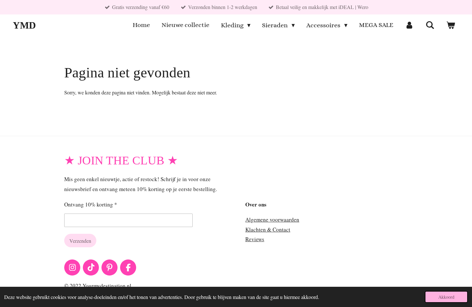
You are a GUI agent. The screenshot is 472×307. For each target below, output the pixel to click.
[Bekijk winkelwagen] (450, 25)
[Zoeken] (430, 25)
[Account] (409, 25)
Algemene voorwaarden (272, 219)
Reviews (254, 239)
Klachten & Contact (267, 229)
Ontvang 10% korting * (90, 204)
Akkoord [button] (446, 297)
